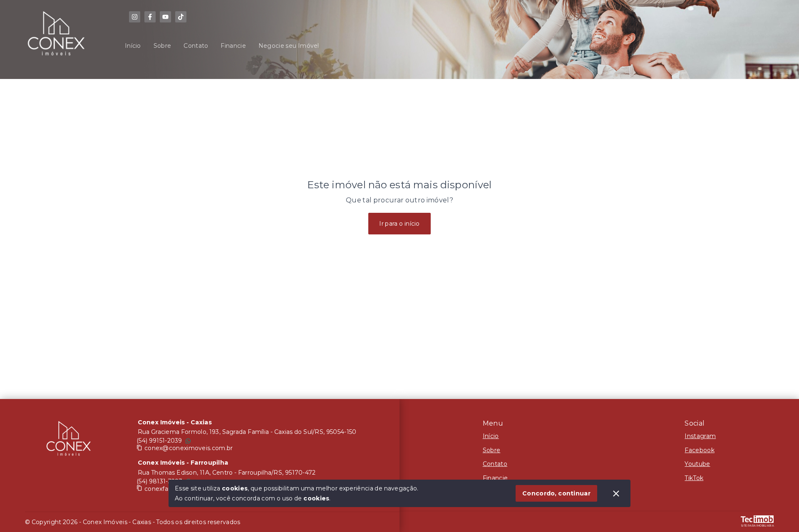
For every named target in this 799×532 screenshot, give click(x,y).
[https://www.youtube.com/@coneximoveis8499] (165, 16)
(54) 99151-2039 (159, 440)
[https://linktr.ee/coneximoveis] (134, 16)
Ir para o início (399, 223)
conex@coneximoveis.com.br (188, 448)
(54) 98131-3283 (159, 481)
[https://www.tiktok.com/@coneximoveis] (180, 16)
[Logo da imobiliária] (68, 440)
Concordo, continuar (556, 493)
